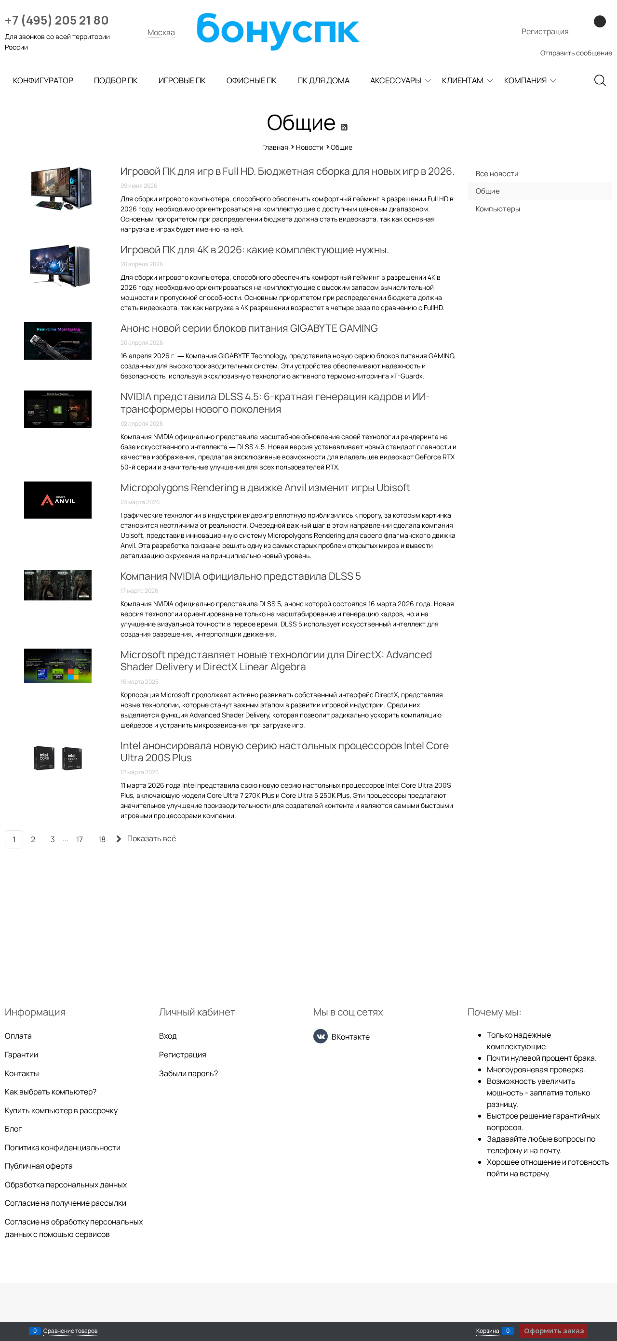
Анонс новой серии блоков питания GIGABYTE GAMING (249, 328)
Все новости (497, 174)
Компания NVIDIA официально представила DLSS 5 (241, 576)
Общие (488, 191)
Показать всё (151, 838)
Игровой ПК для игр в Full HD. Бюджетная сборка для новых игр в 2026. (288, 171)
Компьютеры (498, 209)
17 (79, 839)
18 (102, 839)
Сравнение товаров (70, 1331)
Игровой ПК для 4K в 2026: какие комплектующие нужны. (255, 249)
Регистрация (545, 31)
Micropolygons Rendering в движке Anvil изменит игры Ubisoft (265, 487)
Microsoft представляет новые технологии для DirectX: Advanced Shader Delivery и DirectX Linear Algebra (276, 660)
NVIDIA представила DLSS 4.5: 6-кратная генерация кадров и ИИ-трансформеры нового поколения (275, 402)
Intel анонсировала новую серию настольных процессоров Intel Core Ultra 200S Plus (285, 751)
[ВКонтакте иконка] (320, 1036)
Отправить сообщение (576, 52)
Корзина (487, 1331)
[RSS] (344, 127)
